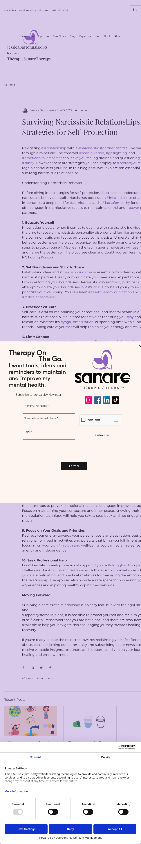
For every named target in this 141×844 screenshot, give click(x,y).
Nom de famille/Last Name (40, 418)
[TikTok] (115, 400)
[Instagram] (88, 400)
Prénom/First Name (35, 405)
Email (27, 431)
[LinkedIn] (106, 400)
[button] (74, 466)
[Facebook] (97, 400)
